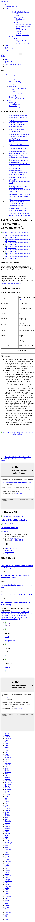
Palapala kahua (15, 612)
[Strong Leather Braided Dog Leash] (8, 524)
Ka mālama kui (21, 29)
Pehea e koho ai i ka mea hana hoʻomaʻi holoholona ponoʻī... (17, 567)
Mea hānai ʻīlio (14, 613)
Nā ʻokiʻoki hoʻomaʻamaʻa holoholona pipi (14, 618)
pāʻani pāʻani (16, 107)
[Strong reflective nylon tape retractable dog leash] (12, 516)
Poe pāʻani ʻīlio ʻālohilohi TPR (18, 117)
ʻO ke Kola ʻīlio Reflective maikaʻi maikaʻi (18, 457)
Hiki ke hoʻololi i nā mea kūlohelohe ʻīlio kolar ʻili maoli (18, 156)
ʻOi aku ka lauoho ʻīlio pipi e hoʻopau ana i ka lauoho (17, 125)
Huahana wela (5, 612)
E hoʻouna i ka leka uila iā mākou (11, 284)
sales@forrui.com (14, 538)
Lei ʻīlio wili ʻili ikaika (15, 131)
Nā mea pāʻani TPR (22, 35)
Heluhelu (7, 47)
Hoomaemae (16, 22)
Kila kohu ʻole (20, 19)
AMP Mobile (25, 612)
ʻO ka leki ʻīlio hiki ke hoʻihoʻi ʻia (19, 148)
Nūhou (7, 45)
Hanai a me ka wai (18, 17)
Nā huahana (8, 8)
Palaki (18, 28)
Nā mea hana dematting (23, 24)
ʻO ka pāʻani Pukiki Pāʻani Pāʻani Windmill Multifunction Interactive (19, 214)
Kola (17, 15)
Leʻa (17, 14)
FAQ (6, 50)
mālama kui (16, 104)
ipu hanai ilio (5, 613)
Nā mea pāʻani (16, 33)
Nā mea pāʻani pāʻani (22, 43)
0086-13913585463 (17, 540)
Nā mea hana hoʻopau (23, 26)
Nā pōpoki (12, 36)
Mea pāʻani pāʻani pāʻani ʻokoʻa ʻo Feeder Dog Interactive (19, 204)
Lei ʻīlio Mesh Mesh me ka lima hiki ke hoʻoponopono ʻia (18, 173)
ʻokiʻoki (18, 31)
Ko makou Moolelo (11, 7)
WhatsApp (7, 667)
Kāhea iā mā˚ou (9, 49)
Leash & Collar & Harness (20, 12)
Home (6, 5)
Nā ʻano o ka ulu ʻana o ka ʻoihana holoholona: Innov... (15, 576)
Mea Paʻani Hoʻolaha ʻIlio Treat (18, 196)
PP (17, 21)
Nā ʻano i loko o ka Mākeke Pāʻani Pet (16, 595)
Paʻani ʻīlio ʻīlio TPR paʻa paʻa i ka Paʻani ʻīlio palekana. (19, 164)
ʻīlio (10, 10)
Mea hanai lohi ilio (14, 617)
